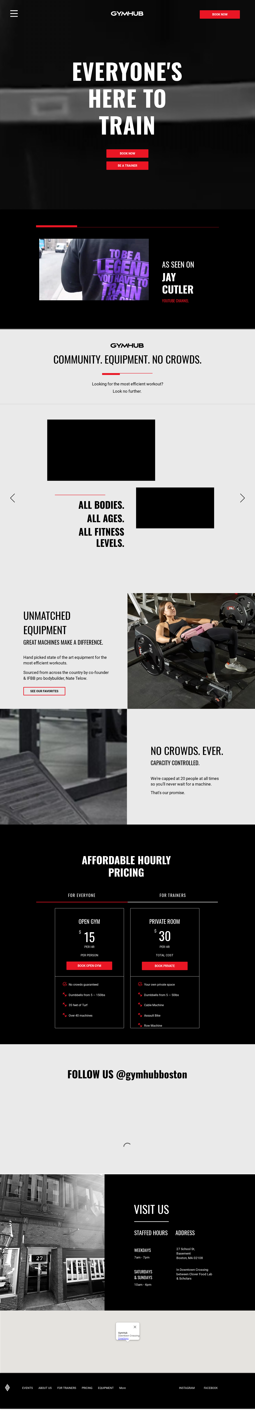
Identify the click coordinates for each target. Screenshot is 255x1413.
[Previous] (12, 498)
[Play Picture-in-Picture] (140, 295)
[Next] (242, 498)
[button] (14, 13)
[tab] (82, 895)
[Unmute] (47, 295)
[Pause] (40, 295)
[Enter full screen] (146, 295)
